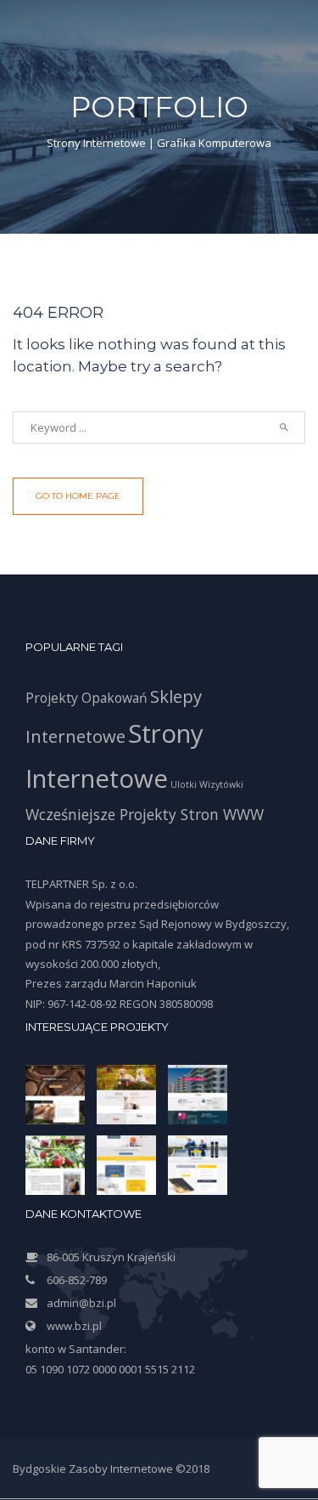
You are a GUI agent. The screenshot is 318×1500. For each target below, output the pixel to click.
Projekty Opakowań (86, 697)
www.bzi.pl (74, 1325)
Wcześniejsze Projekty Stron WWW (144, 814)
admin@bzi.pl (81, 1302)
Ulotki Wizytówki (206, 784)
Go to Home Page (78, 495)
